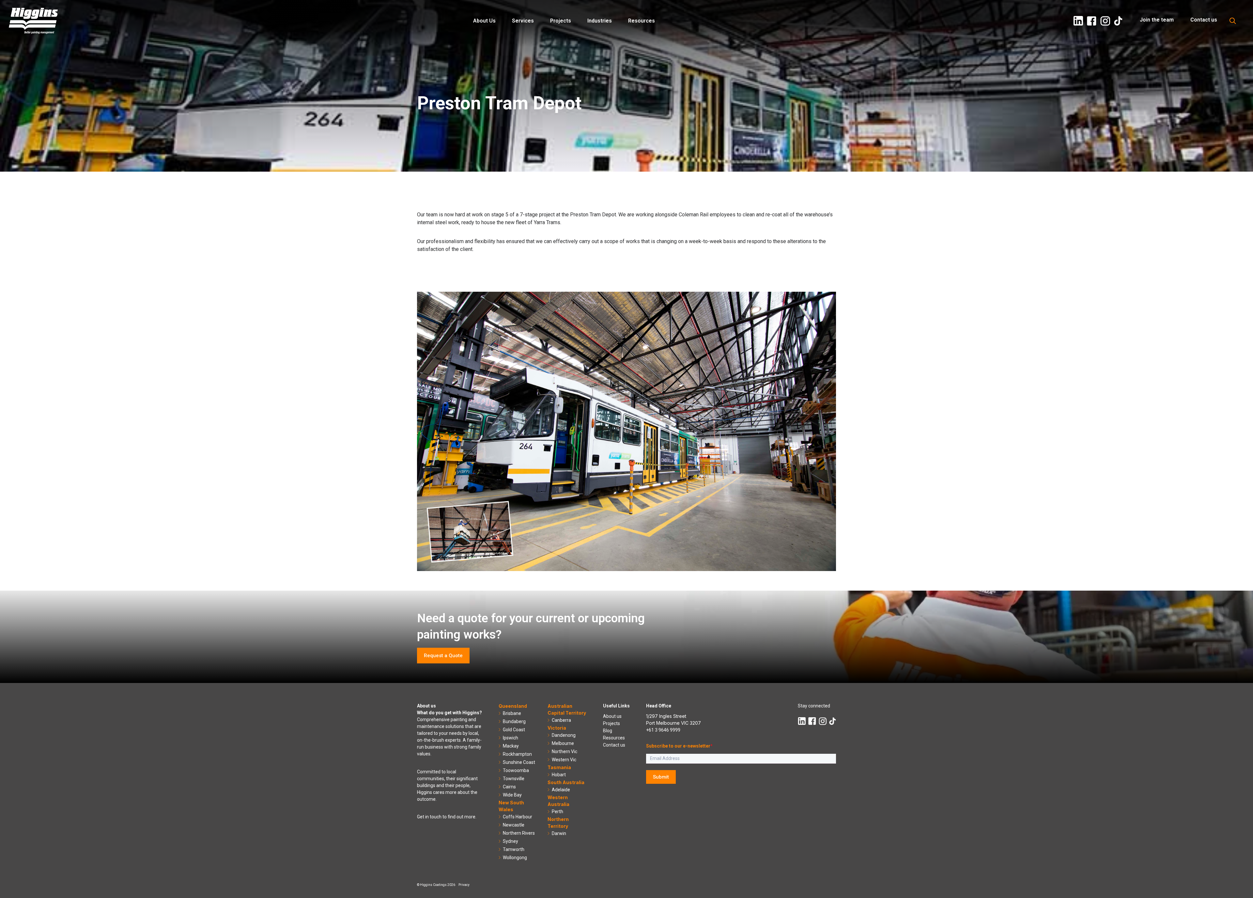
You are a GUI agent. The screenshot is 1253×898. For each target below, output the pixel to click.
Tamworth (513, 849)
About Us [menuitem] (484, 21)
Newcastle (513, 825)
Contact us (614, 745)
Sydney (510, 841)
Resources (614, 737)
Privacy (464, 885)
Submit (661, 777)
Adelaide (561, 789)
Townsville (513, 778)
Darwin (559, 833)
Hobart (559, 774)
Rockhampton (517, 754)
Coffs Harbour (517, 816)
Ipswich (510, 737)
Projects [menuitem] (560, 21)
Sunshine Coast (519, 762)
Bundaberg (514, 721)
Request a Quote (443, 655)
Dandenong (564, 735)
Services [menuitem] (523, 21)
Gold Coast (514, 729)
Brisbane (512, 713)
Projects (611, 723)
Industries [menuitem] (599, 21)
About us (612, 716)
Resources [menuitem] (641, 21)
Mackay (511, 746)
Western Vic (564, 759)
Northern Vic (564, 751)
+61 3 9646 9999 (663, 730)
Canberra (561, 720)
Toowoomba (516, 770)
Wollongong (515, 857)
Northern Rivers (519, 833)
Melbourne (563, 743)
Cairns (509, 786)
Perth (557, 811)
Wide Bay (512, 794)
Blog (607, 730)
